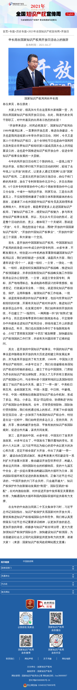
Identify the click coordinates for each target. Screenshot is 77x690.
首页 (5, 31)
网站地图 (66, 658)
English (70, 14)
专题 (12, 31)
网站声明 (29, 658)
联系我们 (10, 658)
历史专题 (21, 31)
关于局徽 (47, 658)
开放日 (65, 31)
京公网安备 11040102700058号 (41, 685)
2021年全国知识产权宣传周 (44, 31)
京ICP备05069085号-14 (39, 680)
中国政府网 (28, 561)
